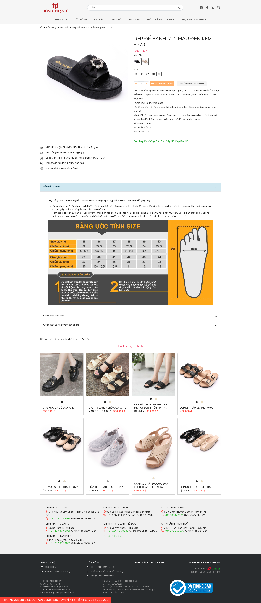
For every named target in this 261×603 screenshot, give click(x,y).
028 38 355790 (47, 589)
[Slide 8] (95, 119)
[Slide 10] (106, 119)
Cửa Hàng (80, 19)
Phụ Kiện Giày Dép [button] (192, 19)
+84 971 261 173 (175, 530)
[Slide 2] (62, 119)
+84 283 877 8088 (60, 530)
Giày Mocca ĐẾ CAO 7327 (58, 407)
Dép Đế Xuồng (147, 141)
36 (142, 74)
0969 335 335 (63, 589)
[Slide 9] (100, 119)
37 (147, 74)
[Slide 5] (79, 119)
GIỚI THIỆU (50, 567)
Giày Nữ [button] (116, 19)
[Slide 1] (57, 119)
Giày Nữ (64, 27)
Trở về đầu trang (114, 536)
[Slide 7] (90, 119)
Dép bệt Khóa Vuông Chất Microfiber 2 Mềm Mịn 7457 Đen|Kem (151, 408)
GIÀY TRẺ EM (154, 19)
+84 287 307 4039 (60, 543)
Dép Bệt (160, 141)
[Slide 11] (111, 119)
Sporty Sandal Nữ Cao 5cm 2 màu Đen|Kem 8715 (108, 409)
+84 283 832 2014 (60, 518)
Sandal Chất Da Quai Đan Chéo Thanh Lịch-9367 (151, 485)
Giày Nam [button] (134, 19)
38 (153, 74)
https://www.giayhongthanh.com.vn (57, 592)
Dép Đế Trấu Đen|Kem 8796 (196, 407)
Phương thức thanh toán (103, 575)
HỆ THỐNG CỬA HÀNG (102, 567)
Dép (136, 141)
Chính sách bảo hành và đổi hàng (107, 571)
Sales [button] (171, 19)
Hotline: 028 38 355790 (18, 600)
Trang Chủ (62, 19)
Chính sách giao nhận (148, 562)
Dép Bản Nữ (181, 141)
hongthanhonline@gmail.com (54, 586)
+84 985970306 (174, 515)
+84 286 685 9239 (118, 530)
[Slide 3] (68, 119)
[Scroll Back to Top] (258, 600)
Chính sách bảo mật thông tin (59, 571)
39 (159, 74)
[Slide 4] (73, 119)
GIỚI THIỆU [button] (98, 19)
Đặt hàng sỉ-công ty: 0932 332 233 (84, 600)
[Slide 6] (84, 119)
